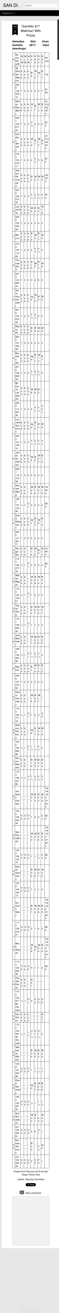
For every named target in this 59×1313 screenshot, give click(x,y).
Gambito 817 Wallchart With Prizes (31, 30)
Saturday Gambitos (34, 1179)
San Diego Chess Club (35, 1173)
